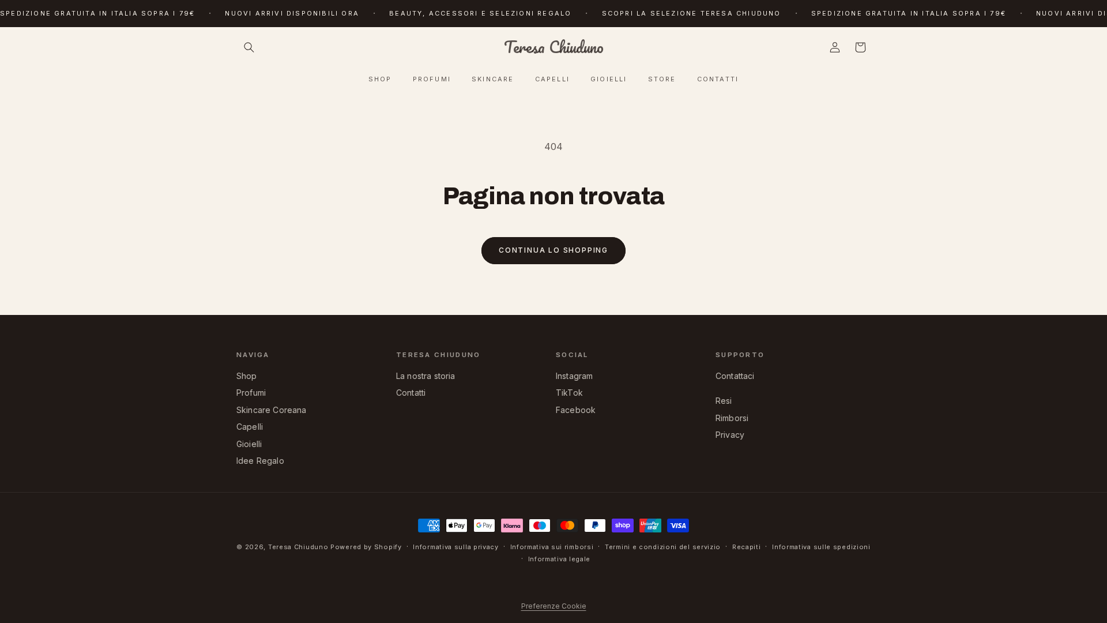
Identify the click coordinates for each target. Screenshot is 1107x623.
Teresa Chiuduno (298, 547)
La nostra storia (425, 376)
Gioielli (249, 444)
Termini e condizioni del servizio (663, 547)
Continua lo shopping (553, 250)
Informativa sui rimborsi (552, 547)
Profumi (251, 392)
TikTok (569, 392)
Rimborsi (732, 418)
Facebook (576, 410)
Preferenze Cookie (553, 606)
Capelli (249, 426)
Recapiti (746, 547)
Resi (724, 401)
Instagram (574, 376)
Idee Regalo (260, 461)
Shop (246, 376)
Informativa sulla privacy (456, 547)
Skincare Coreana (271, 410)
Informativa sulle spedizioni (821, 547)
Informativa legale (559, 559)
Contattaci (735, 376)
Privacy (730, 435)
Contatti (411, 392)
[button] (249, 47)
